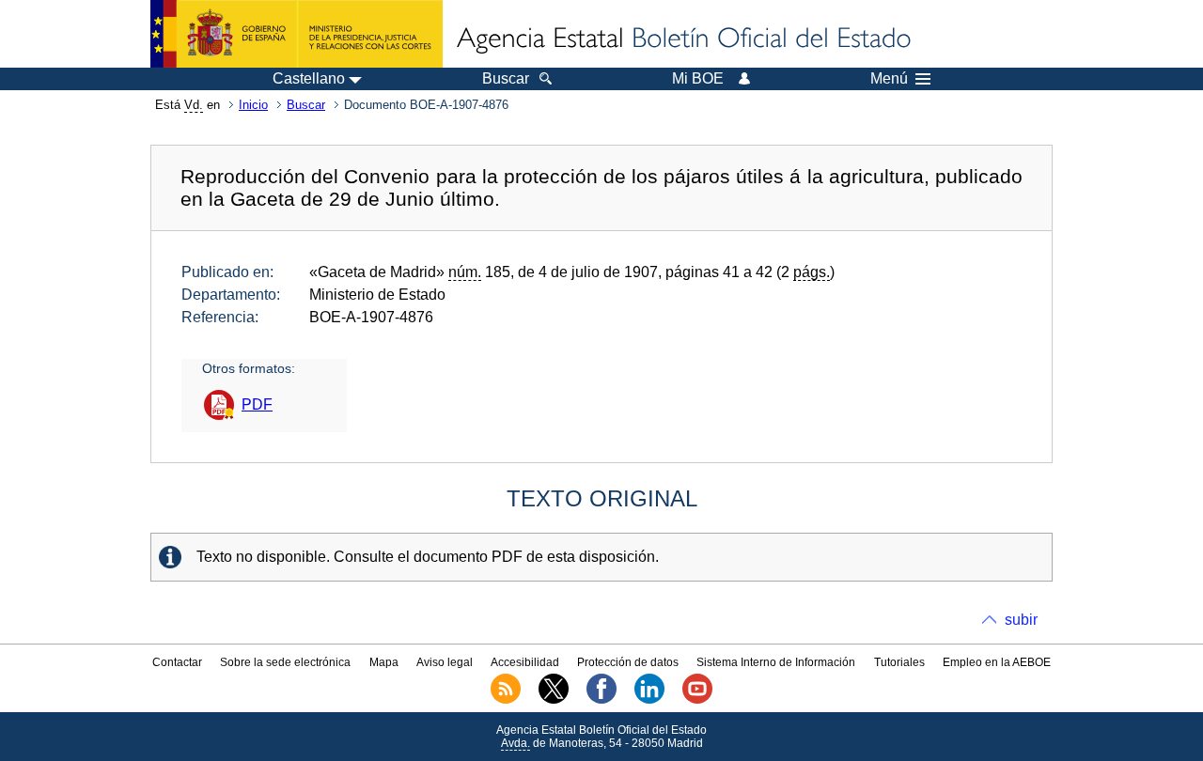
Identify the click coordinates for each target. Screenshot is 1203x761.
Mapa (383, 662)
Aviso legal (444, 662)
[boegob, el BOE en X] (554, 700)
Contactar (177, 662)
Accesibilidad (525, 662)
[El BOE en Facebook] (601, 700)
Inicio (253, 105)
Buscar (306, 105)
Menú (889, 78)
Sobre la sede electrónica (285, 662)
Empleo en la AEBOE (997, 662)
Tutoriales (899, 662)
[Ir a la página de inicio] (682, 39)
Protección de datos (628, 662)
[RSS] (506, 700)
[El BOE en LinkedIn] (649, 700)
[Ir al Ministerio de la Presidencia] (296, 34)
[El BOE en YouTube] (697, 700)
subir (1021, 620)
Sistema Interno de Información (775, 662)
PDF (257, 404)
